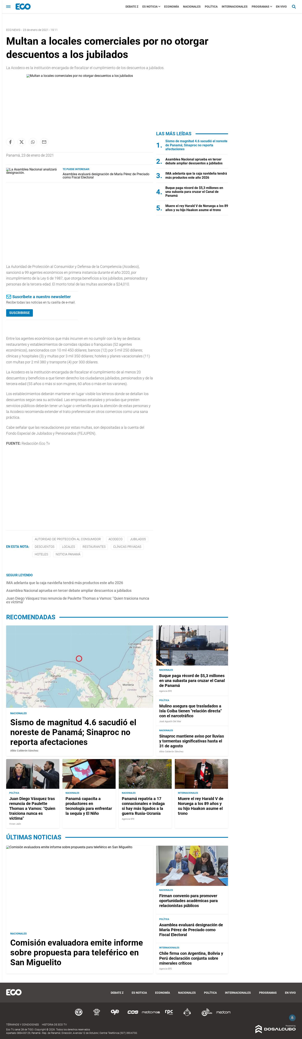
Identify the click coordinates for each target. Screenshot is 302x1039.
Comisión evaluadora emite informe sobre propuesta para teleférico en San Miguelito (76, 952)
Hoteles (41, 554)
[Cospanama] (133, 1015)
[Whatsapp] (33, 142)
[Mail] (44, 142)
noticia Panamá (68, 554)
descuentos (44, 547)
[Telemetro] (79, 1015)
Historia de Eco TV (54, 1024)
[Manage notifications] (292, 1017)
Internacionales (235, 6)
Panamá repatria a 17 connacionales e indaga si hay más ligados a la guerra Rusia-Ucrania (143, 806)
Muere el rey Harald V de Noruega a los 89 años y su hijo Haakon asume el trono (196, 208)
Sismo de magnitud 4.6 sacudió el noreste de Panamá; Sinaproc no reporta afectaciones (196, 145)
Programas (260, 6)
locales (68, 547)
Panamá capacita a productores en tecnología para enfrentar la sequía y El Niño (89, 806)
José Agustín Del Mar (170, 721)
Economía (171, 6)
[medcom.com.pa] (223, 1015)
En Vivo (281, 6)
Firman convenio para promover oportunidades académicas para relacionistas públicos (188, 900)
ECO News (13, 30)
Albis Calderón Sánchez (24, 750)
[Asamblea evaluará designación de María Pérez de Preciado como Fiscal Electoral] (33, 173)
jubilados (138, 539)
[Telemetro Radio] (205, 1015)
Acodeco (115, 539)
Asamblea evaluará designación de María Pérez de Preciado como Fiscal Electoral (106, 175)
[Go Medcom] (151, 1015)
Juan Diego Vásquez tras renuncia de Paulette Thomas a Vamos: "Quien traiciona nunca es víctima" (77, 600)
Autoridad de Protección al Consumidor (68, 539)
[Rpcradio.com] (169, 1015)
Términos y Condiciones (22, 1024)
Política (211, 6)
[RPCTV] (97, 1015)
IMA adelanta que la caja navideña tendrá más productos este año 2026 (64, 583)
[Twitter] (22, 142)
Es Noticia (150, 6)
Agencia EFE (165, 691)
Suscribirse (19, 313)
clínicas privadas (127, 547)
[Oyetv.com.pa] (115, 1015)
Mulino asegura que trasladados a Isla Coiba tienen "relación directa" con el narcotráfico (190, 711)
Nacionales (192, 6)
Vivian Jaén (15, 824)
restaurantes (94, 547)
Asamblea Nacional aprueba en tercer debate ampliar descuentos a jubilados (68, 590)
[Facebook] (10, 142)
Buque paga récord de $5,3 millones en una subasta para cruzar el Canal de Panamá (194, 192)
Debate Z (132, 6)
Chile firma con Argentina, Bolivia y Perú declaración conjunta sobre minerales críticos (191, 958)
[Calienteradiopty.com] (187, 1015)
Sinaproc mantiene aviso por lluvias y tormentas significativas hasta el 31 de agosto (191, 741)
